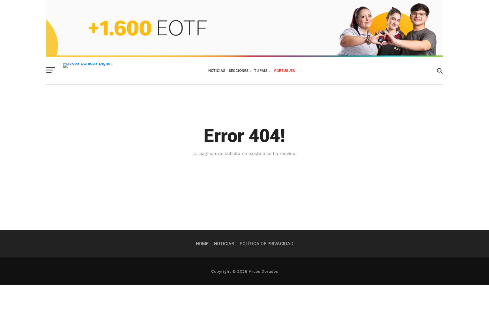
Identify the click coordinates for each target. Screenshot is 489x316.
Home (202, 243)
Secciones (238, 70)
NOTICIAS (216, 70)
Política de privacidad (266, 243)
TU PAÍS (260, 70)
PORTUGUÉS (284, 70)
